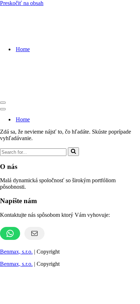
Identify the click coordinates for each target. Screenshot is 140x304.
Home (23, 49)
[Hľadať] (73, 151)
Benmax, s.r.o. (16, 252)
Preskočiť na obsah (21, 3)
